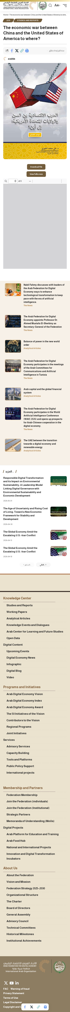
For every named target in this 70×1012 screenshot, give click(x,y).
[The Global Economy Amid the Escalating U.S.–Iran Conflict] (58, 535)
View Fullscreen (36, 174)
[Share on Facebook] (11, 50)
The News (28, 305)
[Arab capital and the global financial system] (13, 394)
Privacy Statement (13, 993)
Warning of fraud (20, 988)
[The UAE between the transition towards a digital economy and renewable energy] (13, 445)
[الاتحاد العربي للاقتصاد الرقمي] (25, 5)
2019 (8, 20)
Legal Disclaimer (12, 1002)
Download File (36, 167)
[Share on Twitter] (16, 50)
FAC (5, 988)
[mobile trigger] (64, 5)
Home (5, 15)
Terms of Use (10, 997)
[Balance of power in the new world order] (13, 346)
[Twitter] (6, 983)
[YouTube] (11, 983)
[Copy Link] (22, 50)
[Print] (27, 50)
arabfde (11, 59)
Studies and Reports (28, 20)
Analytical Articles (32, 348)
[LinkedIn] (16, 983)
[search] (50, 5)
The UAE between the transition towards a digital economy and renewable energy (40, 444)
